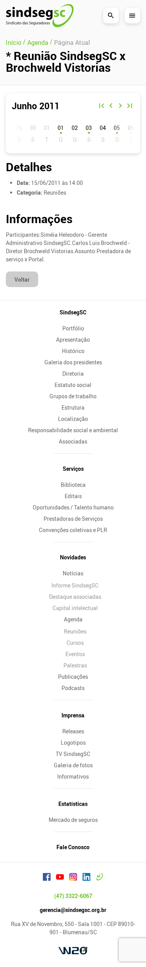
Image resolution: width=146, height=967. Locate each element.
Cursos (75, 642)
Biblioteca (73, 484)
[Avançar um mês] (120, 106)
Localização (73, 418)
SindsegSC (73, 312)
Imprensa (73, 715)
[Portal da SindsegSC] (100, 878)
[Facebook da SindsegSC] (47, 878)
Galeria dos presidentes (73, 362)
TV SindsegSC (73, 754)
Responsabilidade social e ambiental (73, 430)
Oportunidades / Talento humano (73, 507)
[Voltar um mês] (111, 106)
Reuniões (75, 631)
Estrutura (73, 407)
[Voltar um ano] (101, 106)
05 (117, 127)
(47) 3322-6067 (73, 896)
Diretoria (73, 373)
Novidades (73, 557)
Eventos (75, 654)
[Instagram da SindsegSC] (73, 878)
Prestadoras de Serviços (73, 518)
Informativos (73, 776)
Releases (73, 731)
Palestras (75, 665)
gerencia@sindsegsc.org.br (73, 910)
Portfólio (73, 328)
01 (61, 127)
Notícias (73, 573)
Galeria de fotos (73, 765)
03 (89, 127)
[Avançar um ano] (129, 106)
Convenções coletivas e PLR (73, 530)
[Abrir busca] (111, 15)
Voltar (22, 279)
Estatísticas (73, 803)
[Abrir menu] (132, 15)
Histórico (73, 351)
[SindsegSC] (40, 15)
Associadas (73, 441)
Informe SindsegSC (75, 585)
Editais (73, 496)
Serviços (73, 468)
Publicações (73, 676)
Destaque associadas (75, 596)
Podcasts (73, 688)
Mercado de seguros (73, 819)
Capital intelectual (75, 608)
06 (131, 127)
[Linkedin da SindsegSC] (86, 878)
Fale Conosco (73, 847)
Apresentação (73, 339)
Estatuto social (73, 385)
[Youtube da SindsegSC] (60, 878)
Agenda (73, 619)
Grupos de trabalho (73, 396)
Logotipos (73, 742)
